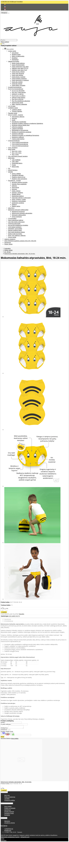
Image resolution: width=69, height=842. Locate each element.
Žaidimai (14, 204)
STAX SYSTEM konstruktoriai (20, 146)
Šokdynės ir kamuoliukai (19, 201)
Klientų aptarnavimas (6, 803)
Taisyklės (7, 798)
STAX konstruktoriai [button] (13, 140)
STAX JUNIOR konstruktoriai (20, 144)
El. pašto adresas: (6, 724)
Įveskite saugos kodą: (7, 731)
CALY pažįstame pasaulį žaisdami (18, 156)
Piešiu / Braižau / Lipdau (19, 199)
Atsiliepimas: (4, 728)
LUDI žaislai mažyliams (14, 227)
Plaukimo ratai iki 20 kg (18, 177)
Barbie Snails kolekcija (18, 63)
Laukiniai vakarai (16, 109)
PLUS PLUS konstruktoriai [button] (15, 89)
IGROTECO (11, 208)
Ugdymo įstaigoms (9, 239)
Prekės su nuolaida (9, 808)
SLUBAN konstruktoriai (14, 87)
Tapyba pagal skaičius (18, 139)
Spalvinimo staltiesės (18, 137)
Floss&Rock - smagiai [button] (14, 180)
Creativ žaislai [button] (12, 51)
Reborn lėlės (15, 166)
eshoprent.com (25, 837)
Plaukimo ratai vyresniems (19, 179)
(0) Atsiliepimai (8, 621)
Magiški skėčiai (16, 194)
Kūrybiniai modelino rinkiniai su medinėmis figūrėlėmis (27, 123)
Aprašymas (7, 619)
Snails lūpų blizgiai (17, 83)
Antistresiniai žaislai (17, 102)
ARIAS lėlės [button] (11, 158)
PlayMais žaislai (12, 113)
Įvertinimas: (4, 729)
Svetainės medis (9, 813)
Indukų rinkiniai (16, 191)
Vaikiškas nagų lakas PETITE (20, 68)
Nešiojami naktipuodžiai (19, 215)
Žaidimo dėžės (16, 206)
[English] (5, 9)
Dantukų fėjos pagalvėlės (19, 184)
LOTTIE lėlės (11, 106)
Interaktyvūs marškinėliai (19, 122)
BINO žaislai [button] (11, 149)
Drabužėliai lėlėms (17, 163)
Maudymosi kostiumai (18, 211)
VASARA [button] (10, 172)
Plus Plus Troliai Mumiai (19, 92)
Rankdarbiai (15, 59)
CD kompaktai (12, 218)
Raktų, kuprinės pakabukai (19, 104)
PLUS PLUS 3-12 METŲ (18, 96)
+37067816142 (5, 1)
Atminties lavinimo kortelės (19, 182)
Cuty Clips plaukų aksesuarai (16, 222)
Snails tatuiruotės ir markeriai (20, 80)
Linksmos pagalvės (17, 127)
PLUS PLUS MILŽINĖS (18, 90)
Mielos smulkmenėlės (18, 56)
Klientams (4, 818)
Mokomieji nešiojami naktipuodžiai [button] (18, 210)
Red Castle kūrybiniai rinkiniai (16, 232)
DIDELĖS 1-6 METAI (17, 94)
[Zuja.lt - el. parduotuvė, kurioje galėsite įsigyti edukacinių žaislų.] (30, 38)
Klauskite (21, 614)
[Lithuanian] (5, 4)
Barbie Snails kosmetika (15, 234)
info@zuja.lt (13, 1)
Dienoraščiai (15, 187)
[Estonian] (5, 6)
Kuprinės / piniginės (17, 192)
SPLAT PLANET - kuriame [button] (15, 115)
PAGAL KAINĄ (8, 244)
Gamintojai (7, 242)
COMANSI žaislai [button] (13, 108)
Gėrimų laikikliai (16, 173)
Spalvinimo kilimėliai (17, 133)
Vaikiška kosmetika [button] (13, 61)
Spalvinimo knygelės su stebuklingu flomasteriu (25, 135)
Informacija (4, 792)
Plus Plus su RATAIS (17, 99)
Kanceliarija (15, 53)
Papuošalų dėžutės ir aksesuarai (21, 198)
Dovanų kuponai (9, 811)
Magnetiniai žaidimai (18, 196)
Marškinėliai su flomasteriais (20, 130)
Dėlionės (14, 186)
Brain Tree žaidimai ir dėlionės (17, 235)
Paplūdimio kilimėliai (17, 175)
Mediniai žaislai (16, 54)
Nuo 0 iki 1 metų (16, 151)
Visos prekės (14, 738)
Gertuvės (14, 118)
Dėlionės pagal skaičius (18, 97)
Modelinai (14, 58)
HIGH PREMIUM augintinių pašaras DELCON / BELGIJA (20, 241)
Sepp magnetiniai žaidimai (15, 220)
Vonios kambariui (17, 216)
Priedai (14, 165)
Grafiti (13, 120)
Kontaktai (20, 1)
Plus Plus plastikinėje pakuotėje (21, 101)
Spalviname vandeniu (18, 203)
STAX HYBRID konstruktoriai (20, 142)
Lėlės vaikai (15, 161)
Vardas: (3, 722)
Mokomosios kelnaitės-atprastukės (22, 213)
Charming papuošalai (14, 223)
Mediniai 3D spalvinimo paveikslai (21, 132)
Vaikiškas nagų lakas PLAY (19, 70)
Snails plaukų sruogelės (18, 85)
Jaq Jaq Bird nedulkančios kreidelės (18, 225)
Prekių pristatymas (9, 797)
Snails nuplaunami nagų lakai (20, 66)
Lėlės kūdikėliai (16, 160)
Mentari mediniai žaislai (15, 230)
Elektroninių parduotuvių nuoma (10, 837)
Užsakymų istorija (9, 823)
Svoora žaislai (12, 237)
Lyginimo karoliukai (17, 128)
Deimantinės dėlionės (18, 116)
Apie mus (7, 795)
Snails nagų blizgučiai (18, 73)
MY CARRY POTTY (14, 616)
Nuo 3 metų (15, 154)
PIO (9, 168)
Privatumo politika (9, 800)
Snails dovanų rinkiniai (18, 72)
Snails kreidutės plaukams (19, 78)
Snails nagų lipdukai (17, 75)
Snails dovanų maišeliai (18, 77)
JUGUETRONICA (12, 170)
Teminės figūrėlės (17, 111)
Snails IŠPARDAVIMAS (18, 65)
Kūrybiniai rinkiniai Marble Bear (21, 125)
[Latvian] (5, 7)
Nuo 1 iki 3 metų (16, 153)
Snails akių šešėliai (17, 82)
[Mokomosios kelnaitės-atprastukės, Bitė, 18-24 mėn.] (21, 780)
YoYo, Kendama (12, 147)
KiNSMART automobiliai (15, 228)
